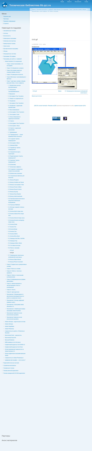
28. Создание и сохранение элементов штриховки (15, 170)
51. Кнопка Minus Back (14, 236)
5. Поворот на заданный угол (15, 98)
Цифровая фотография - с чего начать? (15, 360)
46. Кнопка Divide (12, 224)
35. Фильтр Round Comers (15, 189)
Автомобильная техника (9, 30)
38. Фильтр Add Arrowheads (15, 196)
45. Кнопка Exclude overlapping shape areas (16, 221)
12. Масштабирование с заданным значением (14, 117)
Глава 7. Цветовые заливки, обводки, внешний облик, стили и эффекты (16, 82)
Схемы (86, 1)
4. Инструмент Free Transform (15, 96)
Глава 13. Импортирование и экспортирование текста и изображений (14, 285)
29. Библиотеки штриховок (15, 173)
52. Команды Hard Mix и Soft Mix (16, 238)
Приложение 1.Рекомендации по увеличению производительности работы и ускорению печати (15, 296)
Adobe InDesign (9, 324)
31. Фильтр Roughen (13, 180)
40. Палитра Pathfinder (14, 204)
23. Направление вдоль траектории (14, 152)
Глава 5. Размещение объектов (15, 74)
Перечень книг (7, 16)
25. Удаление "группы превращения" (13, 161)
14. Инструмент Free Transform (16, 123)
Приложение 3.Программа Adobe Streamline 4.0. (15, 305)
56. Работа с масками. (14, 248)
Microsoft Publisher (9, 340)
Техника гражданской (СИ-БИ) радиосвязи (14, 373)
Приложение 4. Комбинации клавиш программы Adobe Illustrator (16, 309)
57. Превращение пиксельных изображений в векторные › (76, 92)
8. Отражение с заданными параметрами (15, 106)
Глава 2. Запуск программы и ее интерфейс (15, 64)
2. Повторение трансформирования (13, 90)
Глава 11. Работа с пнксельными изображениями (15, 276)
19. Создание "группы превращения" (13, 139)
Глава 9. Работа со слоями (13, 268)
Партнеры (6, 18)
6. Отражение (11, 100)
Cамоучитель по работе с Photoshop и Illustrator (15, 332)
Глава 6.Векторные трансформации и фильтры (16, 77)
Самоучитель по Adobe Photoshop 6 (14, 357)
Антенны (5, 33)
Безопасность (7, 35)
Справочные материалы (9, 365)
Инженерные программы (9, 38)
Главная (34, 9)
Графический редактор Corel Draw (14, 347)
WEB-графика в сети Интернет (13, 342)
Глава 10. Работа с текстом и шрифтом (14, 272)
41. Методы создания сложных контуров (16, 208)
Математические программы (10, 48)
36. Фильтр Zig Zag (13, 191)
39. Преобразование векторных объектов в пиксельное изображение (16, 200)
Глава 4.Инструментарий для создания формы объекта (14, 71)
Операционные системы (9, 53)
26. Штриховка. (12, 164)
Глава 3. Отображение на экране (15, 68)
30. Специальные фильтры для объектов (16, 176)
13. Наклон (11, 121)
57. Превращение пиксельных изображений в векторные (16, 256)
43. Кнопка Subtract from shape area (16, 214)
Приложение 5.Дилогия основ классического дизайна (14, 314)
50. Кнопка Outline (13, 233)
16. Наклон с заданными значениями (14, 129)
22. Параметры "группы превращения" (14, 148)
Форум (62, 1)
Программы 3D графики (9, 56)
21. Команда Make (13, 145)
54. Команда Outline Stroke (15, 243)
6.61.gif (12, 250)
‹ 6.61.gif (34, 91)
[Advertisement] (15, 403)
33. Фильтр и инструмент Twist (16, 184)
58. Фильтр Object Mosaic (14, 259)
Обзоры (5, 51)
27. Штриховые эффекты (14, 167)
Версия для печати (37, 96)
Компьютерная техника (9, 43)
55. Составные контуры (14, 245)
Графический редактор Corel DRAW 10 (15, 344)
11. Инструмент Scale (13, 114)
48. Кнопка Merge (12, 229)
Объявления (78, 1)
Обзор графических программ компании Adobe (15, 354)
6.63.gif (12, 252)
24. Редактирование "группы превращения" (15, 157)
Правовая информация (9, 21)
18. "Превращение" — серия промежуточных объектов (15, 135)
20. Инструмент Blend (13, 143)
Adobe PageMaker (9, 326)
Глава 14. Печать (11, 289)
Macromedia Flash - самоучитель (13, 335)
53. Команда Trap (12, 240)
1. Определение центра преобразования (14, 86)
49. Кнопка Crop (12, 231)
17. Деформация (12, 132)
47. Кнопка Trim (12, 226)
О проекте (6, 23)
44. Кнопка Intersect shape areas (16, 218)
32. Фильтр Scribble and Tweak (16, 182)
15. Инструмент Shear (14, 125)
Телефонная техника (8, 368)
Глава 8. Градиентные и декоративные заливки (17, 265)
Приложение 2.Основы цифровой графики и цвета (15, 301)
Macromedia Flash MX (10, 337)
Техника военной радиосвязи (10, 370)
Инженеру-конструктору (9, 41)
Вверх (59, 91)
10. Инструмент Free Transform (16, 112)
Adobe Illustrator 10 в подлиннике (13, 61)
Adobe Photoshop (9, 328)
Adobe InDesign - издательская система (15, 321)
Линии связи (6, 46)
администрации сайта (80, 105)
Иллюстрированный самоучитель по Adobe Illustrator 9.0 (14, 350)
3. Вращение (11, 93)
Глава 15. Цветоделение (13, 292)
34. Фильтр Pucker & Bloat (14, 187)
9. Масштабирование (13, 109)
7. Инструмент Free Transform (15, 103)
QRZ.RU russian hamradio (40, 105)
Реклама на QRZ (52, 105)
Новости (69, 1)
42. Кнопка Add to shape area (15, 211)
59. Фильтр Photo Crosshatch (15, 261)
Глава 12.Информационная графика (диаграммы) (16, 280)
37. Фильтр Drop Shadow (14, 194)
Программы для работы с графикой (12, 59)
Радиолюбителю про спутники (11, 363)
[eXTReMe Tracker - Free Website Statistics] (65, 119)
